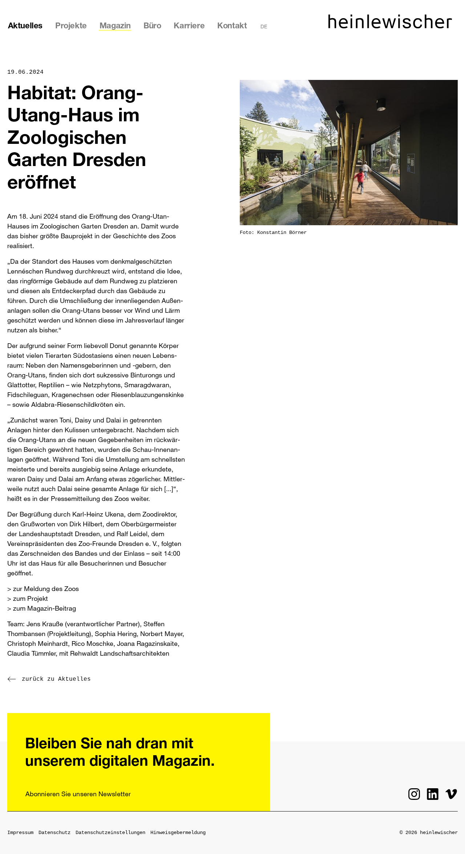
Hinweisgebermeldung (178, 832)
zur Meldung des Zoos (46, 588)
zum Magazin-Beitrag (44, 608)
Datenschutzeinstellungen (110, 832)
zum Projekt (30, 598)
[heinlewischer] (390, 26)
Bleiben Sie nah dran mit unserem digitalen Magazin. (120, 753)
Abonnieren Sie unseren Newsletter (78, 794)
